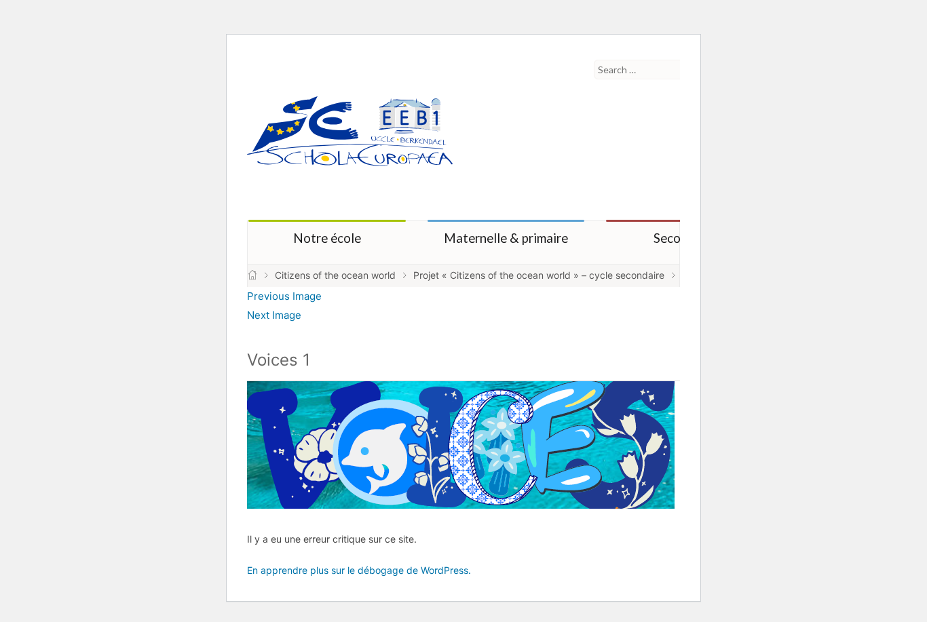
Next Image (274, 315)
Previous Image (284, 296)
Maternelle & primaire (506, 238)
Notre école (327, 238)
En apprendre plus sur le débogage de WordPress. (359, 570)
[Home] (252, 275)
